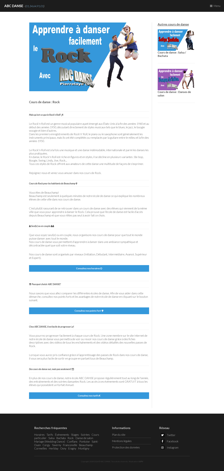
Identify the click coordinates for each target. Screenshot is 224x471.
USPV (141, 461)
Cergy (46, 445)
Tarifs (50, 434)
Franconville (70, 445)
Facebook (172, 441)
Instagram (172, 447)
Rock (71, 438)
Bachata (61, 438)
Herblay (53, 448)
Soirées (85, 434)
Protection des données (126, 447)
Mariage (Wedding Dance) (49, 441)
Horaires (39, 434)
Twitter (171, 435)
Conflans (72, 441)
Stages (75, 434)
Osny (63, 448)
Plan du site (118, 434)
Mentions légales (122, 441)
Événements (62, 434)
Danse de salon (84, 438)
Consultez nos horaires (88, 268)
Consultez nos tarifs (88, 395)
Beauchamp (86, 445)
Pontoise (84, 441)
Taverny (56, 445)
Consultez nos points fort (88, 310)
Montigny (83, 448)
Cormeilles (40, 448)
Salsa (51, 438)
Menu (217, 6)
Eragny (72, 448)
